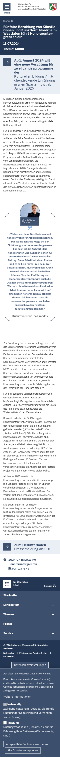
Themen (8, 614)
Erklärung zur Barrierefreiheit (33, 653)
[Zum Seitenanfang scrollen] (53, 751)
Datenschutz (9, 653)
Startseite (10, 595)
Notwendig (14, 704)
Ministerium (11, 605)
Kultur (19, 49)
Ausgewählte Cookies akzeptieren (27, 744)
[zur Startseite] (37, 7)
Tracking (13, 722)
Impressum (8, 656)
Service (8, 633)
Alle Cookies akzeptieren (22, 750)
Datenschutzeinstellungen (30, 665)
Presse (7, 624)
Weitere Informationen (17, 696)
